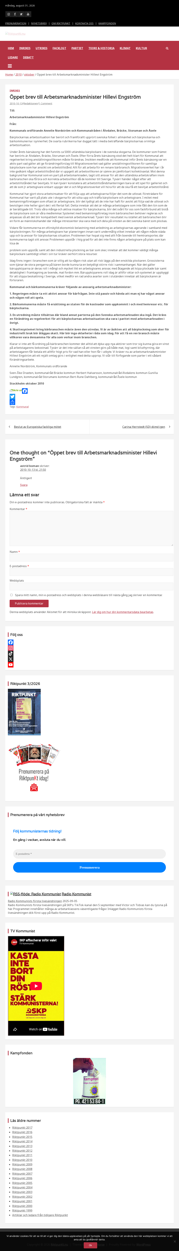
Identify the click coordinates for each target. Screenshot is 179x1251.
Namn (15, 552)
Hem (11, 48)
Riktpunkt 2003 (22, 1192)
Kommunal (22, 406)
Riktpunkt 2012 (22, 1151)
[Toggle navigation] (9, 66)
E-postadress (19, 566)
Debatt (28, 57)
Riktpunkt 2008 (22, 1169)
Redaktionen (30, 103)
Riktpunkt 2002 (22, 1197)
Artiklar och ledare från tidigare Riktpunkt (40, 1215)
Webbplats (17, 580)
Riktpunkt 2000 (22, 1206)
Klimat (125, 48)
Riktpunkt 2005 (22, 1183)
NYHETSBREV (39, 23)
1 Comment (45, 103)
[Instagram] (89, 648)
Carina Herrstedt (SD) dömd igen (143, 427)
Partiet (77, 48)
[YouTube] (89, 664)
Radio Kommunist (76, 894)
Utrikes (41, 48)
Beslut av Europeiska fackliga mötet (37, 427)
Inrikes (24, 48)
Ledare (13, 57)
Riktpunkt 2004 (22, 1187)
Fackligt (59, 48)
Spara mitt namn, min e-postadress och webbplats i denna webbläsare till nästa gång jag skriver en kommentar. (88, 595)
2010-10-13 (16, 103)
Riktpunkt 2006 (22, 1178)
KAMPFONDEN (107, 23)
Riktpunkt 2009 (22, 1164)
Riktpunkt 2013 (22, 1146)
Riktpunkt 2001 (22, 1201)
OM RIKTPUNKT (61, 23)
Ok (90, 1245)
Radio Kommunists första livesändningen (35, 901)
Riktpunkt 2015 (22, 1137)
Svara (23, 485)
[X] (89, 659)
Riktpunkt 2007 (22, 1174)
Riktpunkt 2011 (22, 1155)
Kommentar (18, 509)
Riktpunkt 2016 (22, 1132)
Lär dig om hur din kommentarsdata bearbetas (122, 612)
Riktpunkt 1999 (22, 1210)
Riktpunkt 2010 (22, 1160)
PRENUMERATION (15, 23)
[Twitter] (89, 396)
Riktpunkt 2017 (22, 1128)
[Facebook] (89, 391)
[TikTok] (89, 653)
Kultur (141, 48)
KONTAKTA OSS (84, 23)
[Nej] (174, 1241)
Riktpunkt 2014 (22, 1141)
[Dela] (89, 402)
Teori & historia (101, 48)
